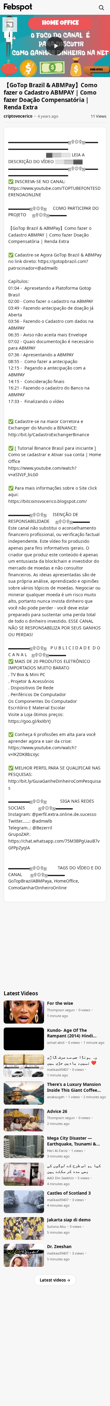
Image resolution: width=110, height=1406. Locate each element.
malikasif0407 (57, 1069)
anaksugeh (55, 1097)
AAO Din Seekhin (60, 1178)
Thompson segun (61, 1010)
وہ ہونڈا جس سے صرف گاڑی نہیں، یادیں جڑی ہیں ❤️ (72, 1060)
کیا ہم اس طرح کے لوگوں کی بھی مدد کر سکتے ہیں (74, 1168)
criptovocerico (18, 116)
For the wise (60, 1003)
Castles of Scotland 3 (69, 1193)
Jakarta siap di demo (69, 1220)
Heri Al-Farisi (57, 1151)
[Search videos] (101, 7)
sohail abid (55, 1042)
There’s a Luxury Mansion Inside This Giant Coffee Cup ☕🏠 (74, 1087)
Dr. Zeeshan (59, 1246)
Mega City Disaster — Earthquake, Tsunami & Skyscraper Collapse (71, 1141)
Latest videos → (55, 1280)
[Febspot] (18, 7)
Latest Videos (21, 993)
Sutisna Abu (56, 1226)
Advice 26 (57, 1111)
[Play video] (55, 46)
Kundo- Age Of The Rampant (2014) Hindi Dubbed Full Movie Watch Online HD (74, 1033)
